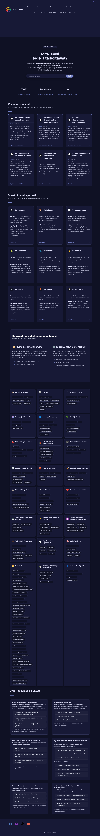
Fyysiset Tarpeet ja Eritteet (19, 449)
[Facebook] (10, 823)
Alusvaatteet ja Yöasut (72, 570)
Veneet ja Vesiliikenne (45, 460)
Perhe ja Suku (53, 425)
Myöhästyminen (51, 550)
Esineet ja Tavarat (76, 392)
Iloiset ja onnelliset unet (18, 598)
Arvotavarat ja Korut (71, 397)
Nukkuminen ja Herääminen (73, 552)
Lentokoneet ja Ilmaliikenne (46, 454)
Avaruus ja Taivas (16, 473)
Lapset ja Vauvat (43, 425)
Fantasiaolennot (16, 421)
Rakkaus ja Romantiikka (45, 428)
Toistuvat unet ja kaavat (18, 667)
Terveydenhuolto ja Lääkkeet (19, 456)
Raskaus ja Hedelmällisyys (73, 497)
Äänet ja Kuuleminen (17, 397)
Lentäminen (42, 550)
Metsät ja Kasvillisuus (17, 479)
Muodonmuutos (26, 421)
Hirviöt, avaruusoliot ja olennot (20, 595)
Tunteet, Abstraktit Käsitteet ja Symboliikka (78, 518)
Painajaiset (69, 555)
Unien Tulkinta (18, 9)
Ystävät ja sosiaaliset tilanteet (19, 683)
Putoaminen (51, 553)
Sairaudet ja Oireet (17, 453)
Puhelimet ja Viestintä (26, 524)
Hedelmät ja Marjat (71, 421)
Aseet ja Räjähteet (83, 397)
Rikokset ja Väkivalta (44, 533)
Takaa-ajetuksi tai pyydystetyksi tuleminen (22, 664)
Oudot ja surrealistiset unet (19, 627)
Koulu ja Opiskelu (16, 549)
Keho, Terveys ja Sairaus (23, 442)
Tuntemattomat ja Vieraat (45, 431)
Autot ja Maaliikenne (44, 448)
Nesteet (42, 476)
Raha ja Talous (28, 555)
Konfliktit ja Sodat (44, 527)
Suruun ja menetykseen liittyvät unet (21, 661)
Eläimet (45, 392)
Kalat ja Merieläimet (44, 400)
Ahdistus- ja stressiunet (18, 570)
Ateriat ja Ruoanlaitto (44, 494)
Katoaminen (83, 473)
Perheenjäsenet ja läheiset (19, 633)
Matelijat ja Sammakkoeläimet (52, 403)
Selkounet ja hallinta (17, 658)
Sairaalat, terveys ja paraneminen (20, 655)
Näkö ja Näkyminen (17, 403)
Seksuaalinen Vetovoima (72, 504)
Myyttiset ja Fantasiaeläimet (46, 406)
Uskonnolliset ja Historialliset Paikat (21, 507)
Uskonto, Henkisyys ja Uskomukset (50, 566)
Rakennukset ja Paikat (22, 490)
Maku (28, 400)
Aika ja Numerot (70, 524)
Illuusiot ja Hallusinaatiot (72, 546)
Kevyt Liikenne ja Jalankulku (46, 451)
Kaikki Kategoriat (52, 12)
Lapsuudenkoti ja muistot (18, 611)
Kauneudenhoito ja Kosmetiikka (74, 574)
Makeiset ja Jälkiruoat (45, 507)
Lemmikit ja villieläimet (18, 614)
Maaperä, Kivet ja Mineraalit (19, 476)
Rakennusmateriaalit (51, 476)
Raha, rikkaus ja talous (18, 642)
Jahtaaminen (51, 547)
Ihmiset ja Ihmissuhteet (50, 417)
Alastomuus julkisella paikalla (19, 577)
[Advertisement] (50, 26)
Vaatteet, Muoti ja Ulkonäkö (79, 566)
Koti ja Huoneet (16, 497)
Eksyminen (42, 547)
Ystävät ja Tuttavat (44, 434)
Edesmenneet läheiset (18, 580)
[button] (93, 2)
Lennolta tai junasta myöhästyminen (21, 617)
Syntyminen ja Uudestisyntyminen (75, 479)
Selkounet (77, 555)
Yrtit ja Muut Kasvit (71, 431)
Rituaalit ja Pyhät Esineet (45, 575)
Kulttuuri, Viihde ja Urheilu (78, 442)
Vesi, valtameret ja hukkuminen (20, 680)
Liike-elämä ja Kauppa (17, 555)
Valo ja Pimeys (27, 403)
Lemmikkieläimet (55, 400)
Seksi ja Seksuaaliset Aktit (73, 501)
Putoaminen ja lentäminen (18, 639)
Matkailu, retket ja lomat (18, 623)
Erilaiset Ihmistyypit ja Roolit (46, 421)
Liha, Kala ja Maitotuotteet (46, 504)
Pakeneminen (43, 553)
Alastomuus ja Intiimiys (72, 494)
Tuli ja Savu (42, 479)
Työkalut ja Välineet (71, 403)
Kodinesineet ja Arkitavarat (73, 400)
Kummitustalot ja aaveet (18, 608)
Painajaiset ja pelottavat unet (19, 630)
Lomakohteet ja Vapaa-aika (19, 501)
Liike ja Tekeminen (55, 527)
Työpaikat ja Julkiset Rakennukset (20, 504)
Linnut (41, 403)
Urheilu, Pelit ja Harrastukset (73, 453)
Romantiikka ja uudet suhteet (19, 652)
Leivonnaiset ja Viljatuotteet (46, 501)
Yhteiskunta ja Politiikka (18, 558)
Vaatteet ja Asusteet (72, 580)
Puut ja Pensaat (70, 425)
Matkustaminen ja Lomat (45, 457)
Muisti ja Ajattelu (71, 549)
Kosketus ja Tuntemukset (18, 400)
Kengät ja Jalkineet (71, 577)
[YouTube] (28, 823)
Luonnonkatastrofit (27, 473)
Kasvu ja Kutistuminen (72, 473)
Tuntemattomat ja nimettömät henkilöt (21, 670)
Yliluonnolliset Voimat (17, 428)
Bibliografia (63, 12)
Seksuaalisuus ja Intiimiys (78, 490)
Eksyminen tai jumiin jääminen (19, 583)
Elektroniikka (16, 524)
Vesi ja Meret (28, 482)
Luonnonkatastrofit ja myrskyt (19, 620)
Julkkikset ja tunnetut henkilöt (19, 602)
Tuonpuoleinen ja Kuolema (46, 581)
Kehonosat (30, 449)
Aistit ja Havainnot (21, 392)
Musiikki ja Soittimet (71, 449)
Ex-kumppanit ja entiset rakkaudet (20, 586)
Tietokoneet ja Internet (18, 530)
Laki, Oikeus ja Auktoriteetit (19, 552)
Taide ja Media (82, 449)
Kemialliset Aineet (44, 473)
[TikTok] (22, 823)
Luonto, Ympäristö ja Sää (23, 468)
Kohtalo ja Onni (80, 524)
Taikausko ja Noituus (44, 578)
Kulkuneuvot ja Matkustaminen (48, 442)
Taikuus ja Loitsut (16, 425)
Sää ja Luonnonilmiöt (17, 482)
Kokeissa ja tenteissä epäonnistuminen (21, 605)
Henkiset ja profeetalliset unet (19, 592)
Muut (27, 623)
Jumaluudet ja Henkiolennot (46, 572)
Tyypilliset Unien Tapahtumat (48, 542)
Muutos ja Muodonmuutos (79, 468)
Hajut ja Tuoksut (28, 397)
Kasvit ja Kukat (75, 417)
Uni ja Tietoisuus (75, 541)
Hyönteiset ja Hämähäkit (45, 397)
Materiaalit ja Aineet (49, 468)
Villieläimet (42, 409)
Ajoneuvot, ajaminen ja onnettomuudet (21, 574)
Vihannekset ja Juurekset (73, 428)
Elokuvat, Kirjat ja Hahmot (73, 446)
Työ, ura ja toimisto (17, 673)
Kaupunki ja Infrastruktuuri (19, 494)
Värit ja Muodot (83, 527)
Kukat (79, 421)
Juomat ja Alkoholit (44, 497)
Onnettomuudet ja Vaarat (45, 530)
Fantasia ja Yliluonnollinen (24, 417)
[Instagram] (16, 823)
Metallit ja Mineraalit (55, 473)
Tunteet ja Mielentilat (72, 527)
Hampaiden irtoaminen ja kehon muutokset (22, 589)
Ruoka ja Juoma (48, 490)
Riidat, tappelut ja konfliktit (19, 649)
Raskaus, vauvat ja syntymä (19, 645)
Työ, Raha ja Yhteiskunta (23, 541)
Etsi (69, 76)
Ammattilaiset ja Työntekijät (19, 546)
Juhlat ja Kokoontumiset (45, 524)
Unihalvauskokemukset (18, 677)
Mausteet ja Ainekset (45, 510)
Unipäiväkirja (72, 12)
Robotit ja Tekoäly (17, 527)
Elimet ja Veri (15, 446)
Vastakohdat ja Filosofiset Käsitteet (75, 530)
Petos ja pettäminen (17, 636)
